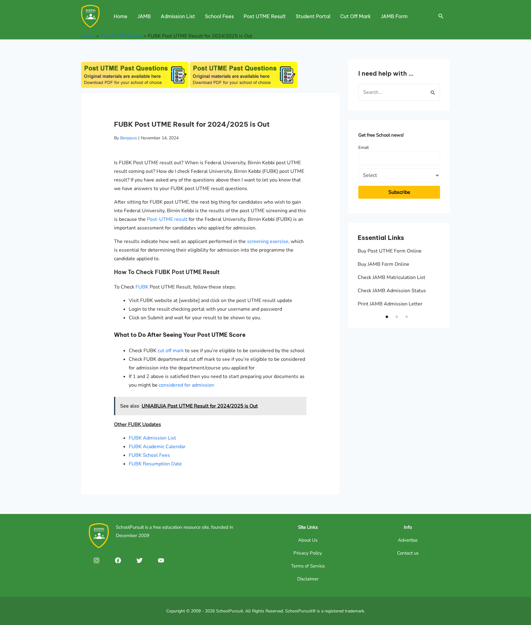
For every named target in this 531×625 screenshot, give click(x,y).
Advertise (408, 540)
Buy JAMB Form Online (383, 264)
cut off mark (171, 350)
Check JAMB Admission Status (392, 290)
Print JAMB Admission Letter (390, 304)
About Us (307, 540)
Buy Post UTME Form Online (390, 251)
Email (363, 147)
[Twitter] (139, 560)
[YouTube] (161, 560)
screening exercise (267, 241)
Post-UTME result (167, 219)
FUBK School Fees (149, 455)
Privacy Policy (307, 553)
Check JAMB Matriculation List (391, 277)
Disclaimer (307, 579)
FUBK (142, 287)
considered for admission (186, 385)
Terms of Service (308, 566)
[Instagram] (96, 560)
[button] (387, 317)
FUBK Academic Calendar (157, 446)
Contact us (408, 553)
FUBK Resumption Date (155, 463)
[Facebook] (118, 560)
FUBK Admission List (152, 438)
